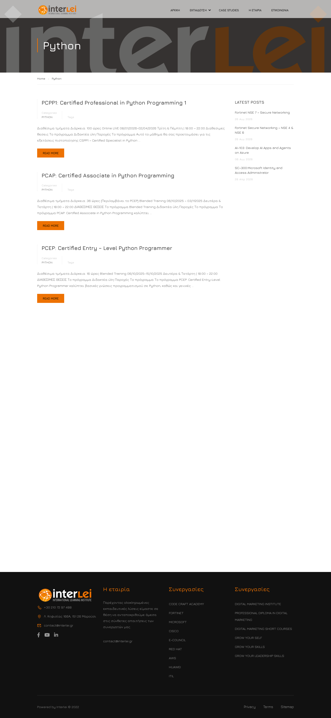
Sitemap (287, 707)
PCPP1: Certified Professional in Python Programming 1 (114, 102)
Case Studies (229, 10)
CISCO (174, 631)
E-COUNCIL (177, 640)
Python (47, 117)
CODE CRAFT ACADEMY (186, 604)
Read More (51, 153)
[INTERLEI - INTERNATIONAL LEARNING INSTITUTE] (57, 10)
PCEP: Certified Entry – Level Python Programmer (107, 248)
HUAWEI (175, 667)
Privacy (250, 707)
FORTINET (176, 613)
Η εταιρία (255, 10)
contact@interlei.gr (117, 641)
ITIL (171, 676)
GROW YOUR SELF (248, 638)
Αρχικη (175, 10)
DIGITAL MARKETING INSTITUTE (258, 604)
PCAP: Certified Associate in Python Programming (108, 175)
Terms (268, 707)
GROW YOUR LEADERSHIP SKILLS (259, 656)
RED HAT (175, 649)
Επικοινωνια (279, 10)
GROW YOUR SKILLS (250, 647)
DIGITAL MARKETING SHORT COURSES (263, 629)
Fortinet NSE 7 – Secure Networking (262, 112)
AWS (172, 658)
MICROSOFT (178, 622)
